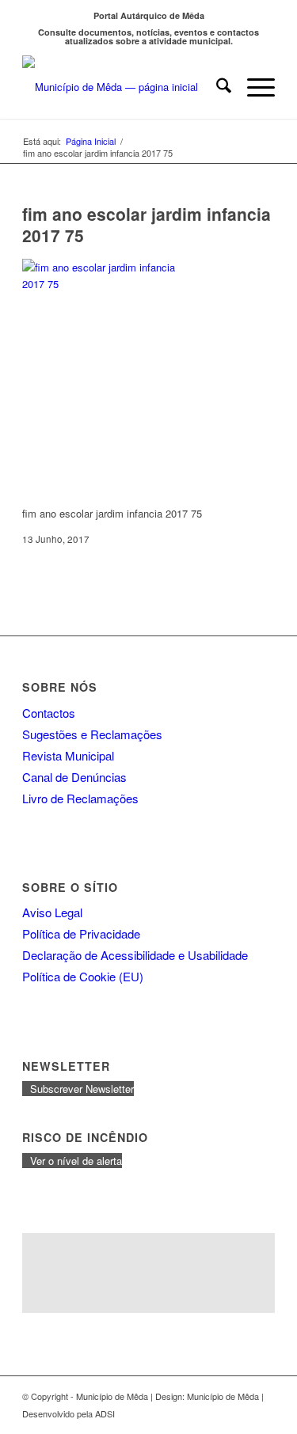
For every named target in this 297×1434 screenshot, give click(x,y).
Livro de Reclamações (80, 798)
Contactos (48, 712)
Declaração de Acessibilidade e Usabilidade (135, 955)
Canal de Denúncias (74, 776)
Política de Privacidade (81, 933)
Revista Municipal (68, 755)
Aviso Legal (52, 912)
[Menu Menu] (253, 87)
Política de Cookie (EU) (82, 976)
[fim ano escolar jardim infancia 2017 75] (101, 283)
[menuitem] (215, 87)
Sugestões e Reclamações (92, 734)
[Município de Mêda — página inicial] (123, 87)
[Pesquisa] (215, 87)
